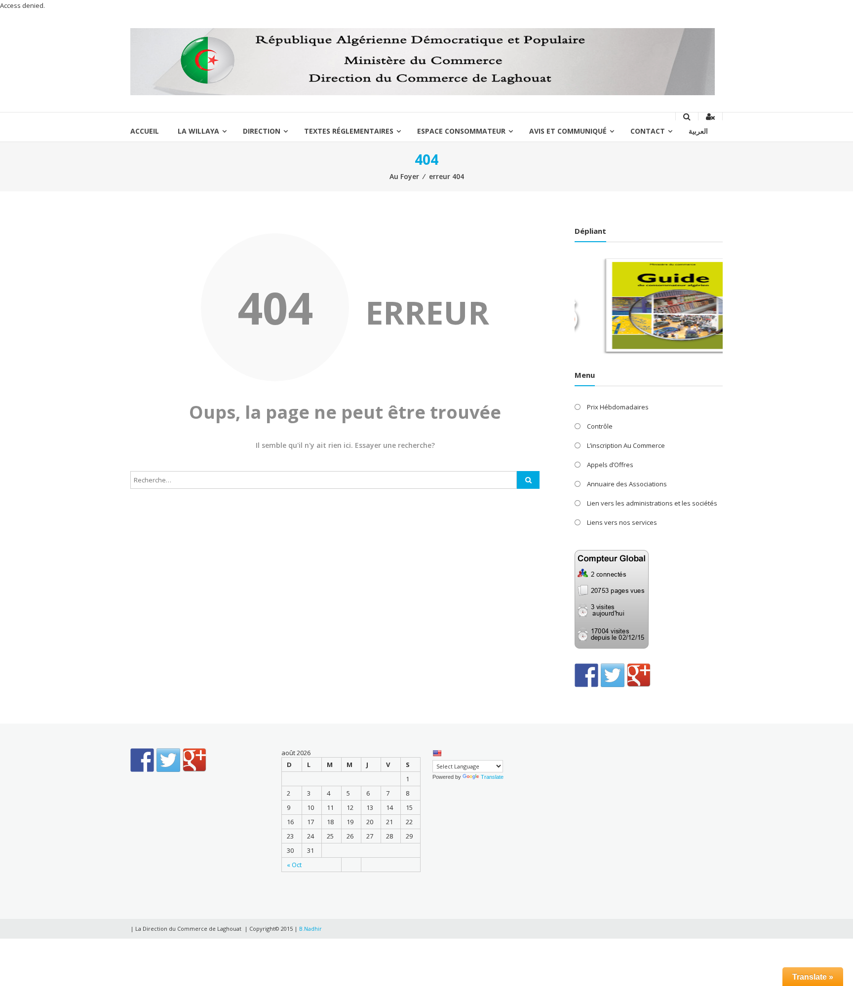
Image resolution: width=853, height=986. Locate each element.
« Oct (294, 864)
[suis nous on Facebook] (586, 675)
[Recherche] (528, 480)
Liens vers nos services (622, 522)
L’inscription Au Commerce (626, 445)
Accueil (144, 131)
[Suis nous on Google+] (639, 675)
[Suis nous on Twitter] (612, 675)
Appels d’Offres (610, 464)
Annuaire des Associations (627, 483)
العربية (698, 131)
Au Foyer (404, 176)
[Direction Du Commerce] (422, 61)
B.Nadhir (310, 928)
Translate (492, 777)
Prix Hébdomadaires (618, 406)
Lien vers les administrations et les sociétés (652, 503)
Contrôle (600, 426)
